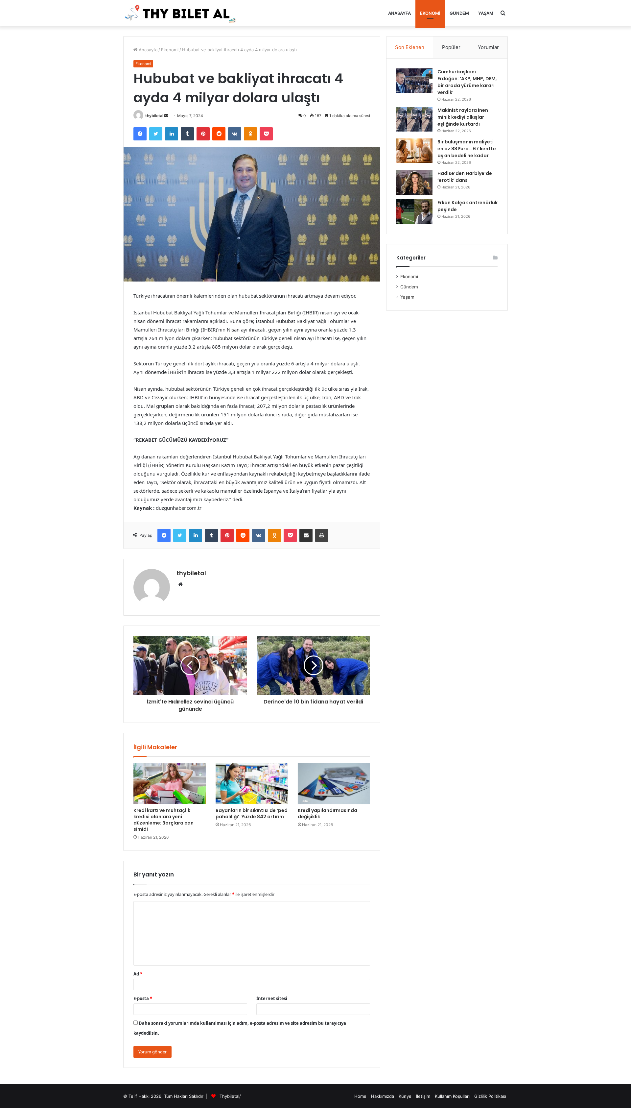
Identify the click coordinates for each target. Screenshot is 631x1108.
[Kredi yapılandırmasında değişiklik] (334, 783)
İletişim (423, 1096)
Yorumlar (488, 47)
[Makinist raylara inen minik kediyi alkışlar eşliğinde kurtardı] (414, 119)
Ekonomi (430, 13)
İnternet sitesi (271, 998)
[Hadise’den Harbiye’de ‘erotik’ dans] (414, 182)
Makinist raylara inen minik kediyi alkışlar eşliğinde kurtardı (462, 117)
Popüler (451, 47)
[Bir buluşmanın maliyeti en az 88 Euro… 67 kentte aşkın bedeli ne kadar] (414, 150)
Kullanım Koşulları (452, 1096)
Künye (405, 1096)
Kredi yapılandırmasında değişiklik (327, 813)
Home (360, 1096)
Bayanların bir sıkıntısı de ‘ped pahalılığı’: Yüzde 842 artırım (252, 813)
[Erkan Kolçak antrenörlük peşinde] (414, 211)
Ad (137, 974)
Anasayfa (399, 13)
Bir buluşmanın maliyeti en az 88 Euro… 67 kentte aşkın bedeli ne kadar (466, 148)
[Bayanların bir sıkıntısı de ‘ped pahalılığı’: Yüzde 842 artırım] (252, 783)
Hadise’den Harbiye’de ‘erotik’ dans (464, 177)
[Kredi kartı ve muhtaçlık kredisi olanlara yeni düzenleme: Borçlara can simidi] (169, 783)
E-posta (142, 998)
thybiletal (154, 115)
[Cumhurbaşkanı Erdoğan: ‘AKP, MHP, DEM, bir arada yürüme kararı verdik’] (414, 80)
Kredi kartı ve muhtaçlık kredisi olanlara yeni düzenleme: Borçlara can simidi (163, 819)
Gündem (459, 13)
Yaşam (485, 13)
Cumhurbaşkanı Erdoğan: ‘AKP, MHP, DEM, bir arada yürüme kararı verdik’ (467, 82)
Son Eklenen (409, 47)
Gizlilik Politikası (490, 1096)
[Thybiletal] (180, 13)
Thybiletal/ (230, 1096)
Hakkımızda (382, 1096)
